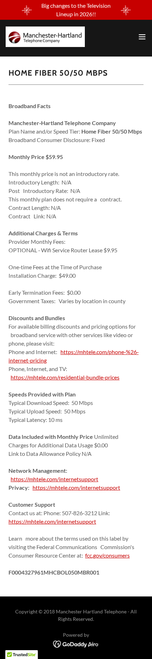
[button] (142, 37)
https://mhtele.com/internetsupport (54, 479)
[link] (45, 37)
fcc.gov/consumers (107, 555)
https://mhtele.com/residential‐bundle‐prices (65, 377)
